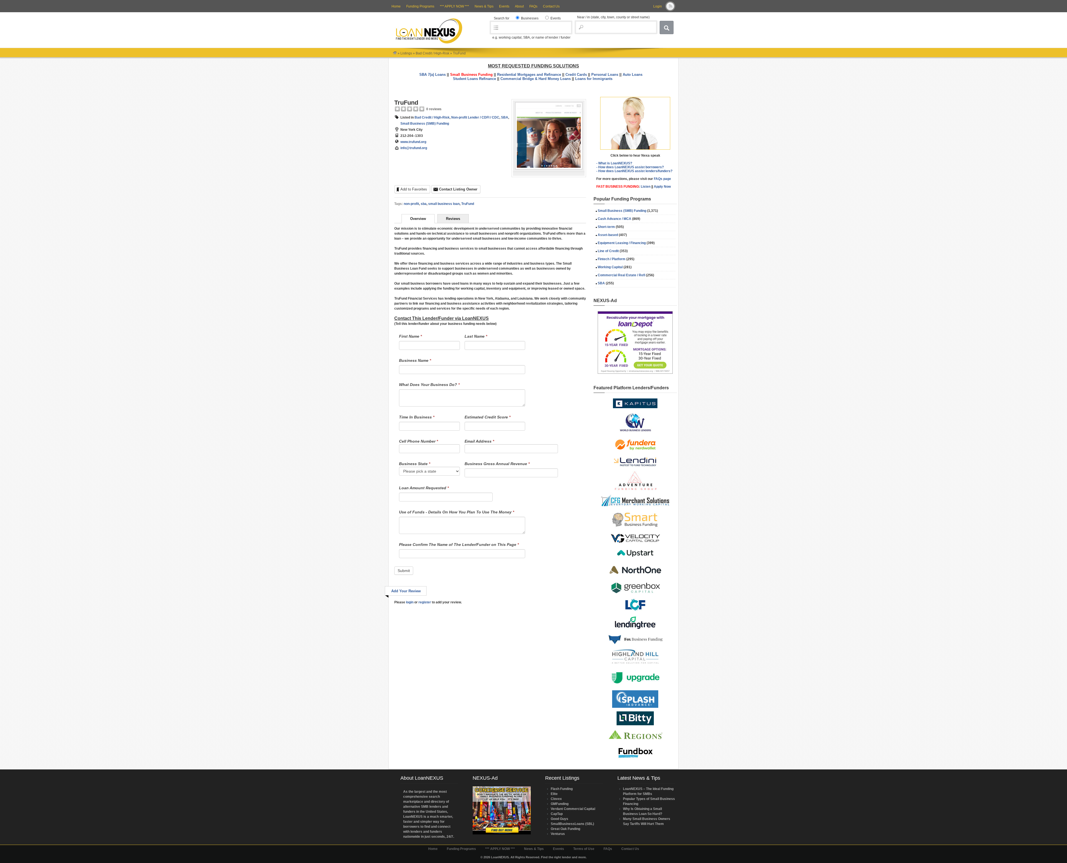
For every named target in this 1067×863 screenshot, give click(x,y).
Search (667, 27)
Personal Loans (604, 74)
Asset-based (608, 235)
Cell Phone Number (418, 441)
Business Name (415, 360)
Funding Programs (420, 6)
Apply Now (662, 187)
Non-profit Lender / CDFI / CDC (475, 117)
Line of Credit (608, 251)
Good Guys (559, 819)
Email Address (479, 441)
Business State (414, 463)
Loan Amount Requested (424, 488)
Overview (418, 219)
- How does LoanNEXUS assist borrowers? (630, 167)
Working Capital (610, 267)
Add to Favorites (413, 189)
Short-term (606, 227)
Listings (406, 53)
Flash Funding (562, 789)
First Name (410, 336)
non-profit (411, 204)
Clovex (556, 799)
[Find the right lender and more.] (429, 43)
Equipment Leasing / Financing (622, 243)
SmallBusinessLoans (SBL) (572, 824)
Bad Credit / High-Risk (432, 53)
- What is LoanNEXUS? (614, 163)
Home (396, 6)
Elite (554, 794)
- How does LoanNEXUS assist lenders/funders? (634, 171)
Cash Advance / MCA (614, 219)
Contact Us (551, 6)
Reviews (453, 219)
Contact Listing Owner (458, 189)
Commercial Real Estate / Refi (621, 275)
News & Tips (484, 6)
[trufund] (548, 168)
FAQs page (662, 179)
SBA (504, 117)
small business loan (444, 204)
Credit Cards (576, 74)
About (519, 6)
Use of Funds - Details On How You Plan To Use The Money (456, 512)
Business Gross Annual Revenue (497, 463)
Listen (645, 187)
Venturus (558, 834)
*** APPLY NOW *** (454, 6)
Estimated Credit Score (487, 417)
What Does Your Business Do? (429, 384)
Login (657, 6)
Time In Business (416, 417)
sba (424, 204)
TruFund (406, 102)
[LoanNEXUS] (395, 53)
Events (504, 6)
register (424, 602)
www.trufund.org (413, 142)
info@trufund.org (413, 148)
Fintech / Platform (611, 259)
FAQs (533, 6)
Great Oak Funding (565, 829)
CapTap (557, 814)
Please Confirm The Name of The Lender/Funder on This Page (459, 544)
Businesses (529, 18)
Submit (404, 570)
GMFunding (560, 804)
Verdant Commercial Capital (573, 809)
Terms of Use (583, 849)
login (409, 602)
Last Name (476, 336)
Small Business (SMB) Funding (424, 124)
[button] (635, 123)
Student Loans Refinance (474, 79)
